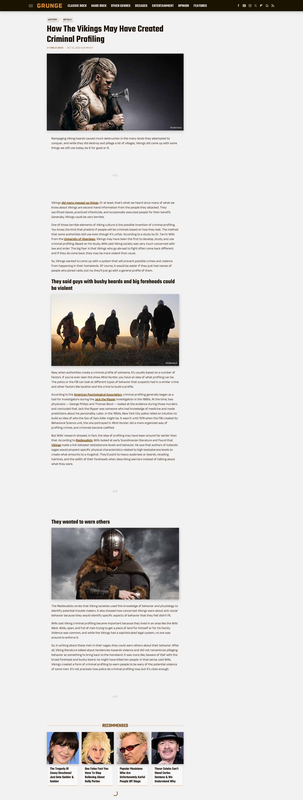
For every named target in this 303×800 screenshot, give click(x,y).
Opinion (183, 6)
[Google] (267, 5)
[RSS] (272, 5)
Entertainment (163, 6)
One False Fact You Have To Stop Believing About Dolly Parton (96, 775)
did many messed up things (80, 202)
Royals (67, 19)
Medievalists (84, 440)
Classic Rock (77, 6)
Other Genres (120, 6)
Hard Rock (98, 6)
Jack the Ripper (105, 399)
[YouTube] (244, 5)
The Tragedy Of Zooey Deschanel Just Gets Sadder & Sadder (62, 775)
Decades (141, 6)
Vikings (56, 445)
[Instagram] (250, 5)
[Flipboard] (261, 5)
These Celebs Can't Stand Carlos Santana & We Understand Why (166, 775)
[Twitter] (255, 5)
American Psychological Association (98, 394)
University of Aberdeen (79, 239)
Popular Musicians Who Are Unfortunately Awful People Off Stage (132, 775)
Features (200, 6)
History (52, 19)
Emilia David (56, 47)
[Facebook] (238, 5)
